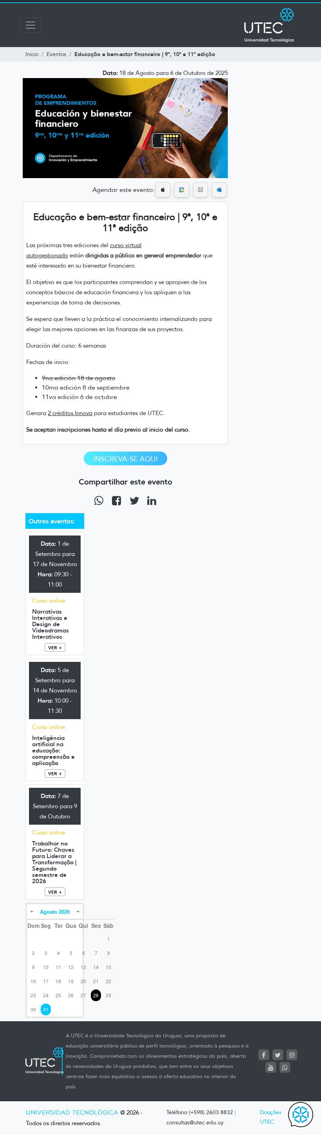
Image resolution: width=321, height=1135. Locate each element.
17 (46, 981)
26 (71, 995)
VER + (55, 647)
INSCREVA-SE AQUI (125, 459)
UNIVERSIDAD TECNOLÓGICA (72, 1113)
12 (71, 967)
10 (46, 967)
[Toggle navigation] (30, 25)
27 (83, 995)
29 (108, 995)
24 (46, 995)
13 (83, 967)
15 (108, 967)
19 (71, 981)
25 (58, 995)
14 (96, 967)
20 (83, 981)
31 (46, 1009)
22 (108, 981)
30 (33, 1009)
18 (58, 981)
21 (96, 981)
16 (33, 981)
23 (33, 995)
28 (96, 995)
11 (58, 967)
